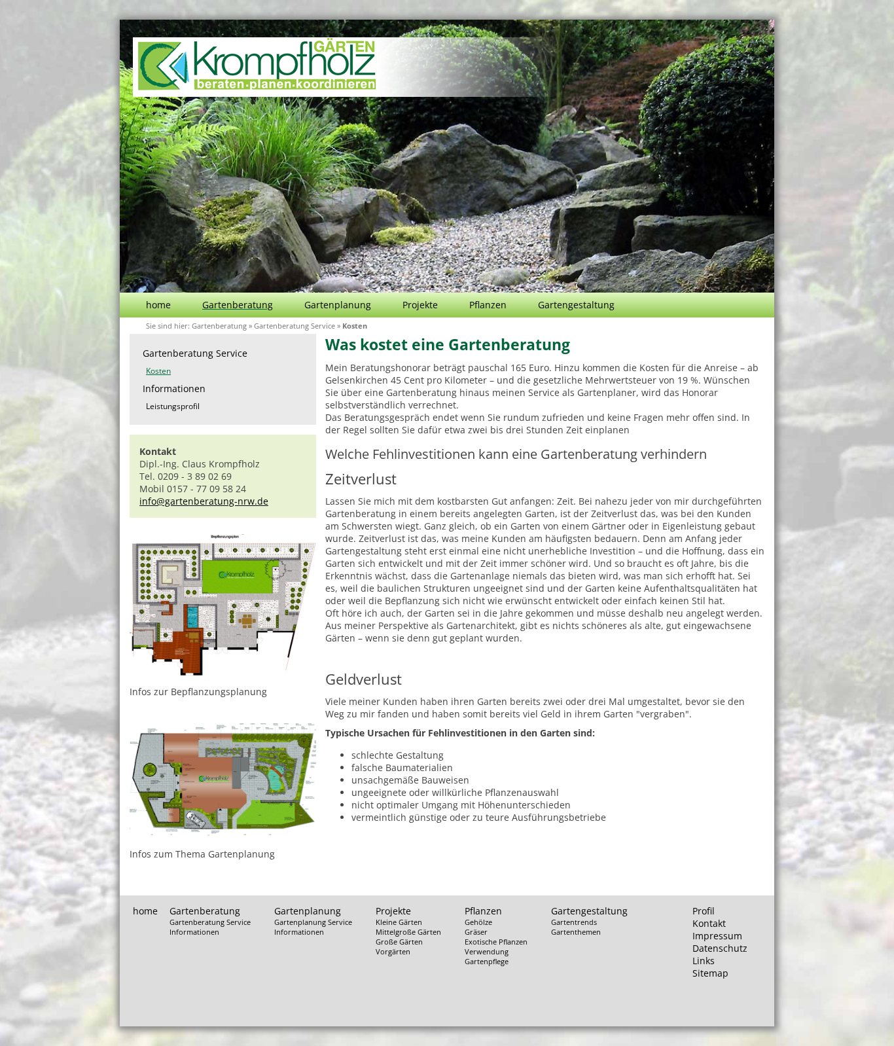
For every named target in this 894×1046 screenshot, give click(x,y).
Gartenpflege (487, 961)
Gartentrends (574, 922)
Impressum (717, 935)
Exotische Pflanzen (496, 942)
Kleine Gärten (399, 922)
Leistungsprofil (173, 406)
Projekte (420, 304)
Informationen (174, 388)
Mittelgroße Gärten (408, 932)
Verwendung (487, 951)
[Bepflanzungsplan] (223, 672)
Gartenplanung (337, 304)
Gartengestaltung (576, 304)
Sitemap (710, 973)
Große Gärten (399, 942)
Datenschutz (719, 948)
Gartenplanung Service (313, 922)
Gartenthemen (576, 932)
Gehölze (478, 922)
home (158, 304)
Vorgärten (393, 951)
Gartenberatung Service (294, 326)
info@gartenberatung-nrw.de (203, 501)
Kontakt (709, 923)
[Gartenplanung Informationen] (223, 835)
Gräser (476, 932)
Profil (703, 911)
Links (703, 960)
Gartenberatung (237, 304)
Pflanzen (488, 304)
